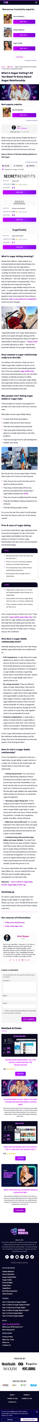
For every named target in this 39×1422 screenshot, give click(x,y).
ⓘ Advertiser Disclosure (30, 60)
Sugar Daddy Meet (9, 1277)
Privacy (27, 1395)
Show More (19, 57)
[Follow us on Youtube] (27, 1257)
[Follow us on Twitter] (12, 1257)
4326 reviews (23, 184)
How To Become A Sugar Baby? (14, 1308)
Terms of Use (12, 1398)
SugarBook (6, 1288)
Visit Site (23, 21)
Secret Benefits (8, 1274)
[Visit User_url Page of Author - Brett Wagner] (10, 960)
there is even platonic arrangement (23, 299)
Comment (6, 980)
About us (5, 1342)
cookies (12, 1411)
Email (5, 1003)
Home (3, 67)
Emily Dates (6, 1285)
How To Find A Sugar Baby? (12, 1313)
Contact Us (6, 1345)
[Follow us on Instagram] (17, 1257)
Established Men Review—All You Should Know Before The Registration (20, 1062)
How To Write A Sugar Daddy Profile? (16, 1305)
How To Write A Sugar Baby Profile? (15, 1310)
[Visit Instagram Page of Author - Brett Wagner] (19, 960)
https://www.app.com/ (14, 926)
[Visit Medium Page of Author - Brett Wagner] (25, 960)
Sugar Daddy (7, 1280)
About (12, 1395)
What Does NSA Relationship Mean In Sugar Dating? (20, 1191)
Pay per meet (32, 342)
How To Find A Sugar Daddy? (13, 1316)
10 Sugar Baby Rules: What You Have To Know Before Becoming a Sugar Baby (20, 1102)
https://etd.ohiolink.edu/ (15, 923)
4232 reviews (23, 212)
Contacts (12, 1402)
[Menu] (36, 2)
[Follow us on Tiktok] (32, 1257)
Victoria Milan (7, 1283)
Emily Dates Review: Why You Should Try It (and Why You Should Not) (20, 1148)
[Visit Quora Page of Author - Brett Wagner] (28, 960)
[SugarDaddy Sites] (6, 2)
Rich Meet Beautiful (9, 1291)
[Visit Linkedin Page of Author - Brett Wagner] (22, 960)
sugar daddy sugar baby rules (20, 617)
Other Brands (7, 1294)
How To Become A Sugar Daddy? (14, 1302)
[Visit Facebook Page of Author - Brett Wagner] (13, 960)
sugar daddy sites (27, 371)
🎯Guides (10, 67)
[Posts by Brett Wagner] (14, 127)
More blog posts (8, 1330)
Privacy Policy (7, 1337)
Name (5, 996)
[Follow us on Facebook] (7, 1257)
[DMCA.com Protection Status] (33, 1386)
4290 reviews (23, 239)
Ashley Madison (8, 1271)
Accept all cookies (29, 1419)
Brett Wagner (22, 128)
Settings (10, 1419)
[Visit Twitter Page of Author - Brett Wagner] (16, 960)
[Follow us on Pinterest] (22, 1257)
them (26, 494)
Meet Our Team (8, 1340)
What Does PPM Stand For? (12, 1327)
